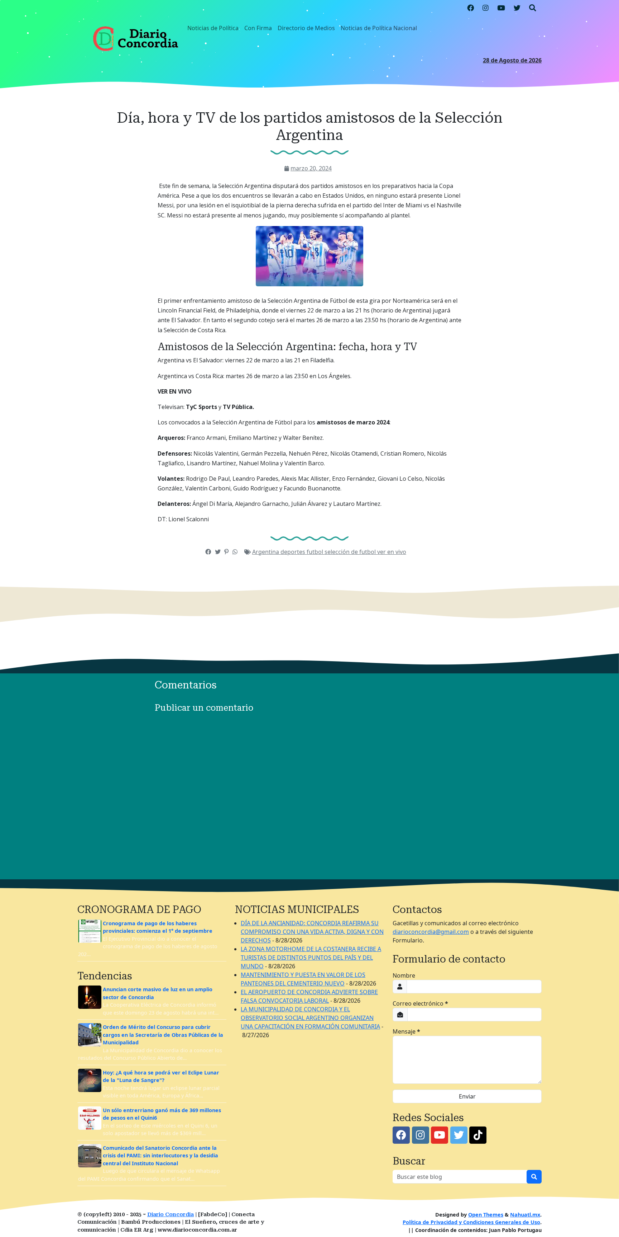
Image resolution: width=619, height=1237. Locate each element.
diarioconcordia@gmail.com (431, 932)
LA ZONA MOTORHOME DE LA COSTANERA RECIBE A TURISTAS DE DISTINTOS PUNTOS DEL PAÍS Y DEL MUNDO (311, 957)
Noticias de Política (213, 28)
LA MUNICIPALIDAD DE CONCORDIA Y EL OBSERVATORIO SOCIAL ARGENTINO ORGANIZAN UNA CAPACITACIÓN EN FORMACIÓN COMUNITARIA (310, 1017)
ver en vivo (391, 552)
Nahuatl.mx (525, 1214)
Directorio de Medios (306, 28)
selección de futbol (351, 552)
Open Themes (485, 1214)
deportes (293, 552)
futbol (316, 552)
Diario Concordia (170, 1215)
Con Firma (258, 28)
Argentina (266, 552)
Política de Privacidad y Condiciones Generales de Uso (471, 1222)
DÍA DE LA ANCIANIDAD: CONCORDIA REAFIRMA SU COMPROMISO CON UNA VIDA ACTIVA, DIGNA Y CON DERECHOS (312, 931)
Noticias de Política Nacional (379, 28)
